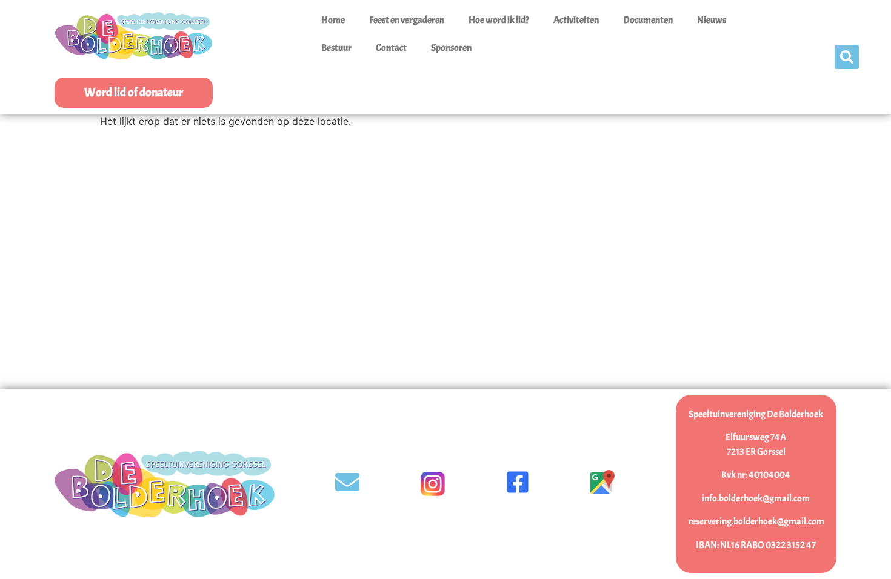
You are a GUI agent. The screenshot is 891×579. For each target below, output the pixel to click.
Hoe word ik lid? (499, 20)
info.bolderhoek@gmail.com (756, 498)
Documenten (648, 20)
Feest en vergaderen (406, 20)
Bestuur (336, 48)
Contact (391, 48)
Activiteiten (576, 20)
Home (333, 20)
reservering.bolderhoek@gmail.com (756, 521)
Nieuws (711, 20)
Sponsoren (451, 48)
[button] (847, 57)
